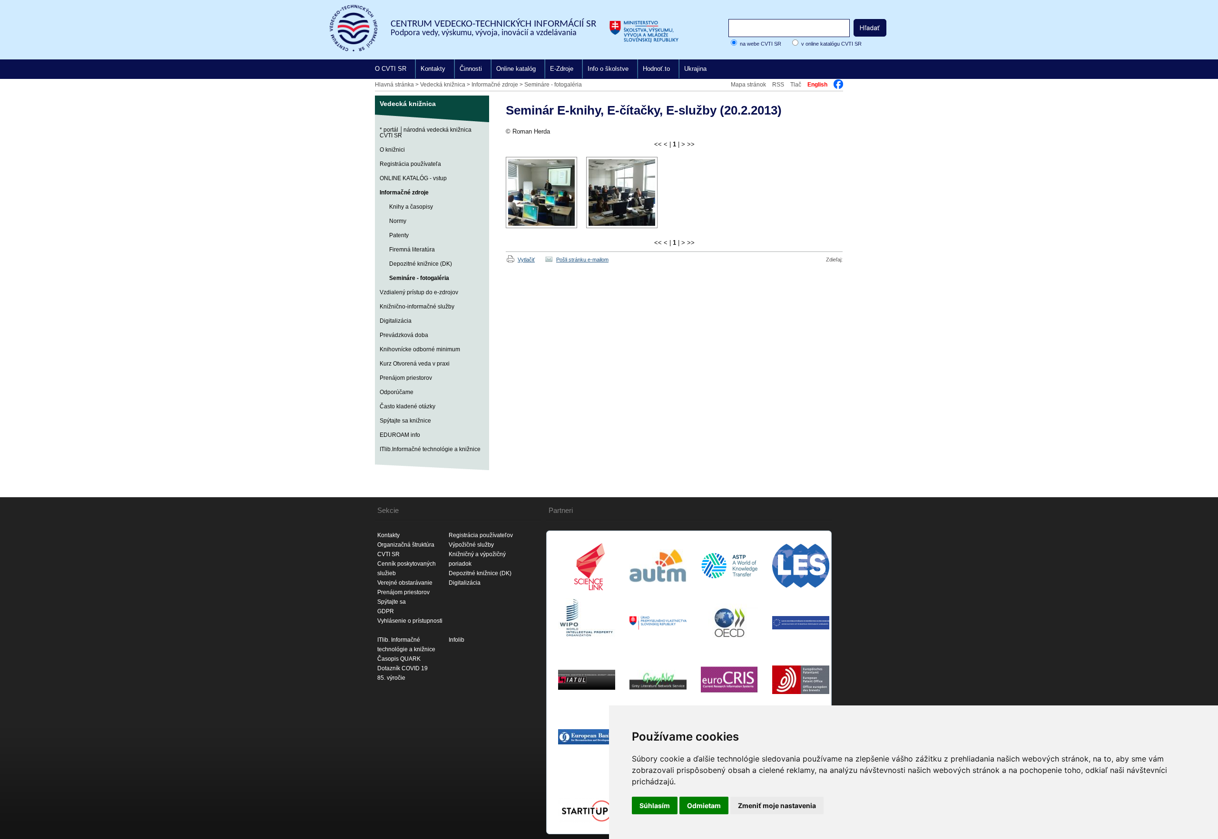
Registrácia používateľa (410, 164)
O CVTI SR (390, 68)
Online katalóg (516, 68)
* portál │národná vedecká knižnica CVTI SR (425, 132)
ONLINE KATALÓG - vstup (413, 178)
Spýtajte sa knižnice (405, 420)
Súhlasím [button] (654, 805)
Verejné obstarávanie (404, 582)
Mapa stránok (748, 84)
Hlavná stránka (394, 84)
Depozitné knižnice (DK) (420, 263)
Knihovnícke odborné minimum (420, 349)
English (817, 84)
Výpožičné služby (471, 544)
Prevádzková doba (404, 335)
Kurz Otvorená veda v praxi (415, 363)
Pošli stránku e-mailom (582, 259)
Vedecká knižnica (442, 84)
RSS (778, 84)
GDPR (385, 611)
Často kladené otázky (407, 406)
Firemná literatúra (412, 249)
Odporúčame (396, 392)
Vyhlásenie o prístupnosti (409, 620)
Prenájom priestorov (406, 378)
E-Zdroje (561, 68)
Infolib (456, 639)
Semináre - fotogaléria (553, 84)
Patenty (399, 235)
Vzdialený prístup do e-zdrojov (419, 292)
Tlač (795, 84)
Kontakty (433, 68)
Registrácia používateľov (481, 535)
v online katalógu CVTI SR (831, 44)
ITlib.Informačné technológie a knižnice (430, 449)
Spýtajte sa (391, 601)
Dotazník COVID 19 (402, 668)
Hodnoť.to (656, 68)
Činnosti (471, 68)
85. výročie (391, 678)
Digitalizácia (396, 321)
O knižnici (392, 149)
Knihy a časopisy (411, 206)
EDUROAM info (400, 435)
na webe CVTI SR (760, 44)
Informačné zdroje (494, 84)
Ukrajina (695, 68)
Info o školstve (608, 68)
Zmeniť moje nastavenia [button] (777, 805)
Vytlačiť (526, 259)
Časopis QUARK (399, 659)
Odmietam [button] (704, 805)
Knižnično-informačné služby (417, 306)
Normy (397, 221)
